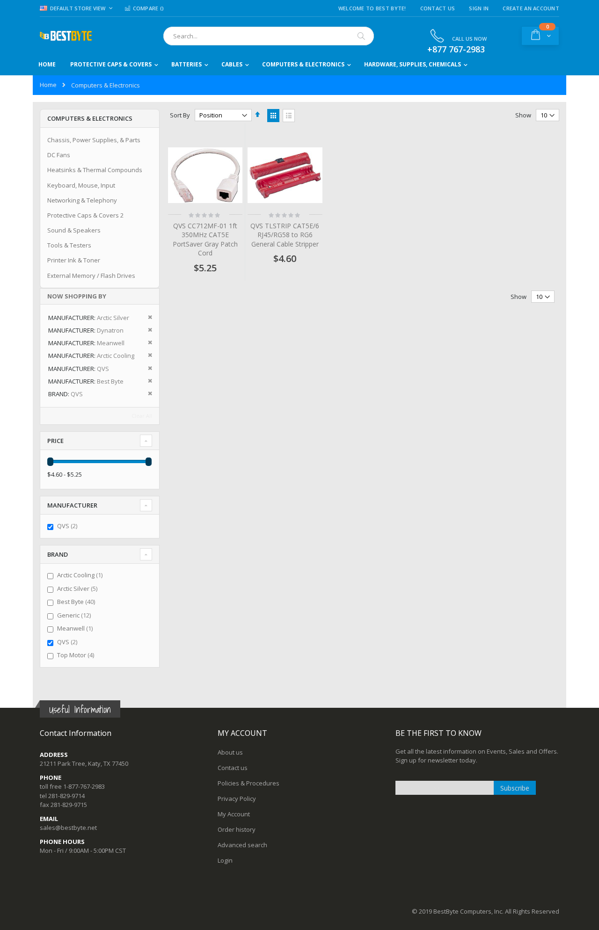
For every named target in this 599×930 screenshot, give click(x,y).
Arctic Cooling (81, 575)
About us (230, 752)
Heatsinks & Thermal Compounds (94, 170)
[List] (289, 115)
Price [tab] (55, 440)
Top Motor (76, 655)
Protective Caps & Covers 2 (85, 215)
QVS (68, 526)
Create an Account (531, 8)
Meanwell (76, 628)
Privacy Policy (237, 798)
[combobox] (268, 36)
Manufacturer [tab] (72, 505)
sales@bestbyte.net (68, 827)
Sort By (180, 115)
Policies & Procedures (248, 783)
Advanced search (242, 845)
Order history (237, 829)
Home (48, 84)
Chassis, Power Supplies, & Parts (93, 140)
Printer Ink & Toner (73, 260)
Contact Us (437, 8)
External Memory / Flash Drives (91, 275)
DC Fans (58, 155)
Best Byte (77, 601)
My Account (234, 814)
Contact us (233, 767)
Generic (75, 615)
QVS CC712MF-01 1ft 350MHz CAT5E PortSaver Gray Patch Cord (205, 239)
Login (225, 860)
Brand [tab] (57, 554)
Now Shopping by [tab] (76, 296)
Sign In (479, 8)
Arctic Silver (78, 588)
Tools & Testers (69, 245)
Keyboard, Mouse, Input (81, 185)
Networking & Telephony (82, 200)
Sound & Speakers (74, 230)
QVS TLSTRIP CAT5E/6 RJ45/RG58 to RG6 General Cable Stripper (284, 234)
